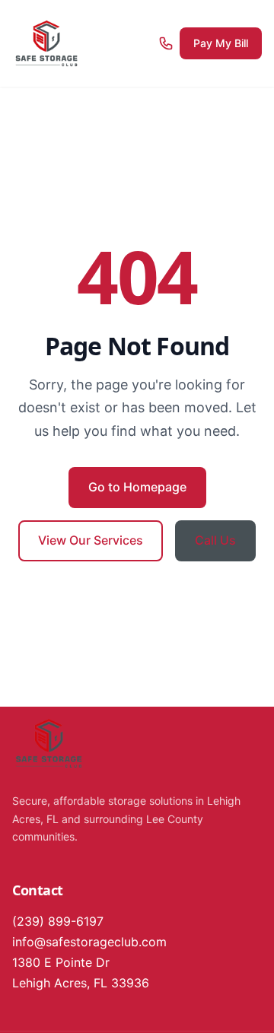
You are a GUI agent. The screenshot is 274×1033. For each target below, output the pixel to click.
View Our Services (90, 540)
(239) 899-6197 (58, 921)
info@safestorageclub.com (89, 941)
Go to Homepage (137, 486)
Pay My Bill (220, 43)
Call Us (215, 540)
